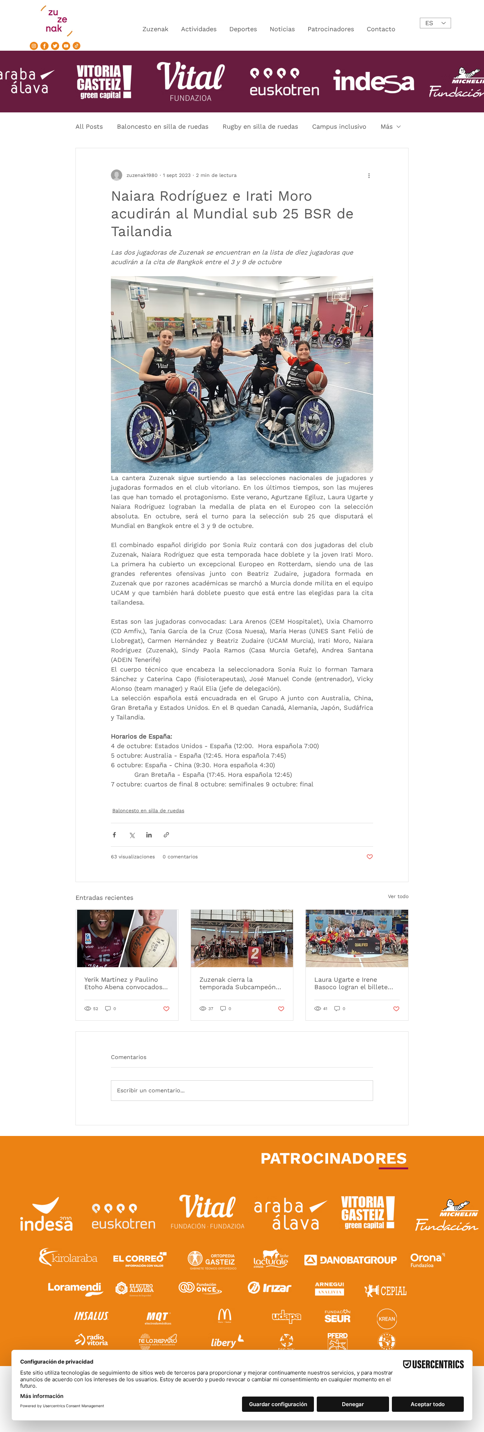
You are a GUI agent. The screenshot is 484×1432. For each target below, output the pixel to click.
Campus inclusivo (339, 126)
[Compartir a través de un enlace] (166, 834)
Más (387, 126)
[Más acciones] (369, 175)
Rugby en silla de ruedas (260, 126)
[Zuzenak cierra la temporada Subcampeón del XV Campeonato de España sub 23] (242, 938)
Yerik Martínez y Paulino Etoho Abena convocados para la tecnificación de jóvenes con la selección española (123, 983)
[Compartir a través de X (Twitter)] (131, 834)
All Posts (89, 126)
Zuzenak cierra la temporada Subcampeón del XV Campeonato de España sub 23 (237, 983)
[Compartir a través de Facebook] (114, 834)
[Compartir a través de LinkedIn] (149, 834)
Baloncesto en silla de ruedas (162, 126)
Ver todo (398, 896)
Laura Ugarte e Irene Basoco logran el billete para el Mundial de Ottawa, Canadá (355, 983)
